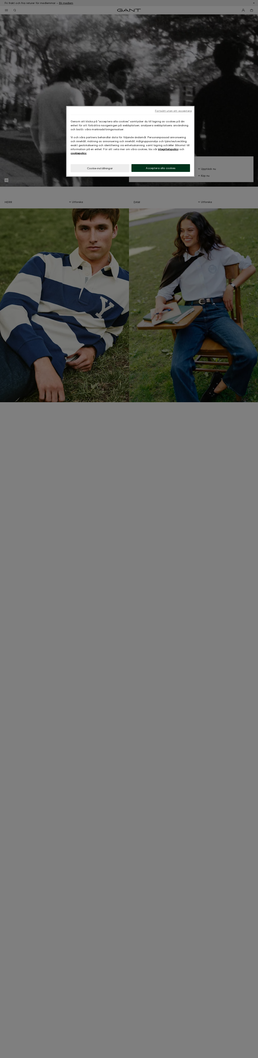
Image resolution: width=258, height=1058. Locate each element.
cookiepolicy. (79, 153)
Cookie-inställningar (100, 168)
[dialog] (130, 141)
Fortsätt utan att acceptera (173, 110)
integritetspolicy (168, 149)
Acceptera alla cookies (160, 168)
